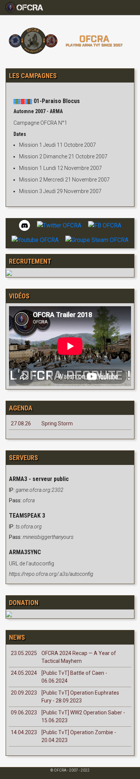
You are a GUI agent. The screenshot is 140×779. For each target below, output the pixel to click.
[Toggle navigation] (27, 7)
